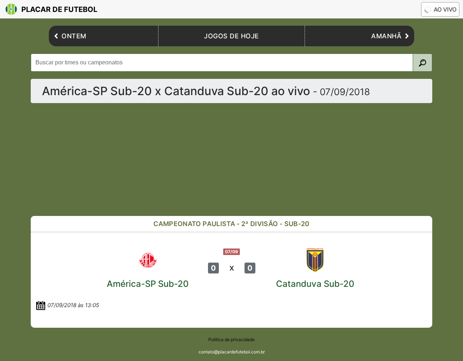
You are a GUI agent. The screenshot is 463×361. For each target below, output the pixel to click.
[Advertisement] (231, 159)
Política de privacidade (231, 339)
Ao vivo (445, 9)
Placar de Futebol (59, 9)
